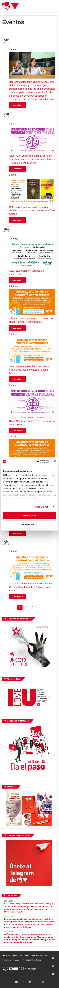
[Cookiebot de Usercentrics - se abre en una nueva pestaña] (37, 461)
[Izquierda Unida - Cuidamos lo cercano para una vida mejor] (10, 6)
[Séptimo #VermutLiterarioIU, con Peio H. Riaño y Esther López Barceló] (32, 302)
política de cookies (28, 498)
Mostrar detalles (43, 507)
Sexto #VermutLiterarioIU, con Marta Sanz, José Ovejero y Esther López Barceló (29, 370)
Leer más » (17, 105)
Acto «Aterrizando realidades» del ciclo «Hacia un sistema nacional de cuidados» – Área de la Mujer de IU (32, 159)
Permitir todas (29, 515)
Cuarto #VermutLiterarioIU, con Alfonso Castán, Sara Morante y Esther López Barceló (30, 587)
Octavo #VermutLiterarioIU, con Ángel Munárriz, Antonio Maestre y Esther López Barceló (32, 210)
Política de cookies (20, 955)
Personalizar (28, 524)
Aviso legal (6, 955)
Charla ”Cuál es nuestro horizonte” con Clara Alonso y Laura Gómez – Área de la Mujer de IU (32, 421)
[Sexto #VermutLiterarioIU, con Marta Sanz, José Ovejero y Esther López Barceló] (32, 350)
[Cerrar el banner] (55, 461)
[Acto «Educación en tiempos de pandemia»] (32, 254)
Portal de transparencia (39, 955)
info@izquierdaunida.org (31, 960)
